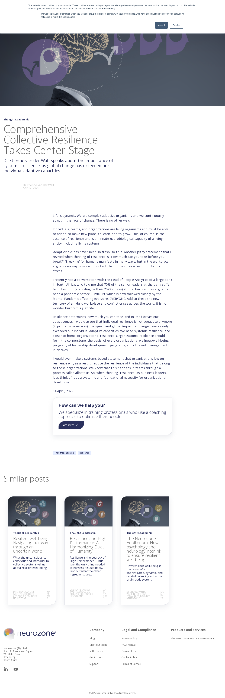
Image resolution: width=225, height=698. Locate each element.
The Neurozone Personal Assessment (192, 638)
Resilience (84, 452)
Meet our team (98, 644)
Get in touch (96, 657)
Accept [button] (161, 25)
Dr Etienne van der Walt (38, 185)
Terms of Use (129, 651)
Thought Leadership (64, 452)
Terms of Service (131, 663)
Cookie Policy (129, 657)
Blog (92, 638)
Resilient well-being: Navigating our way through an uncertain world (31, 544)
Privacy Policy (129, 638)
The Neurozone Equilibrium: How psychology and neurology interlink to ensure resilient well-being (144, 548)
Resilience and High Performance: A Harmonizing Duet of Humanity (88, 544)
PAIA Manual (128, 644)
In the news (96, 651)
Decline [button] (176, 25)
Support (93, 663)
